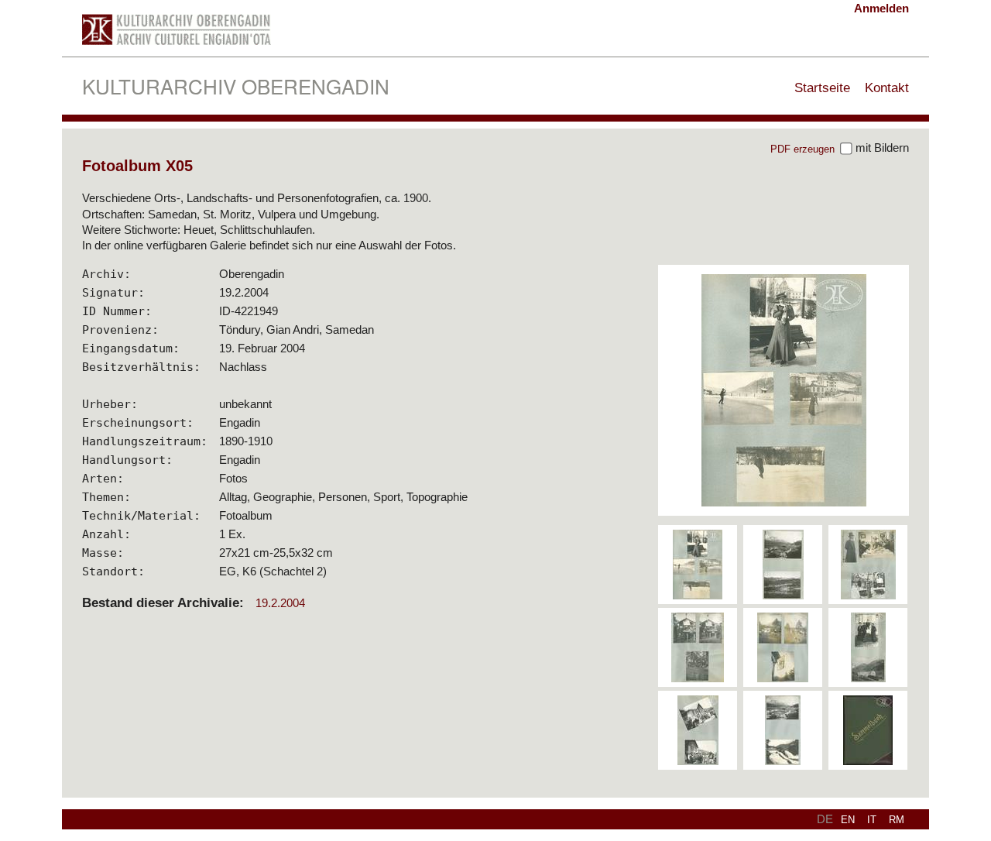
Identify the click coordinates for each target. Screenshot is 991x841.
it (871, 820)
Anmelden (881, 8)
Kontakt (887, 87)
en (848, 820)
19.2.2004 (280, 602)
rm (896, 820)
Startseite (822, 87)
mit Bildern (880, 147)
